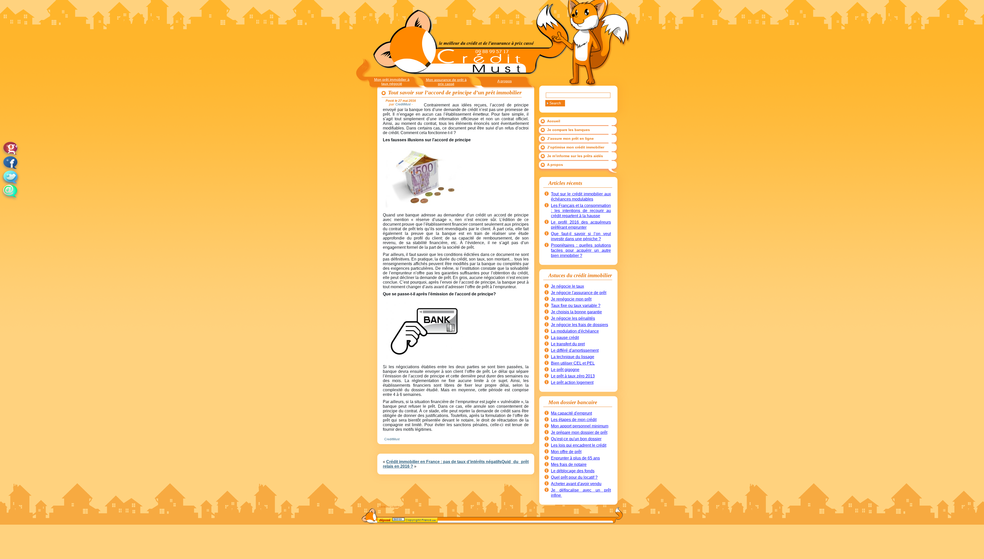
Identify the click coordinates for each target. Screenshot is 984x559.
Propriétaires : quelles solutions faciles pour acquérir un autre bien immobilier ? (581, 250)
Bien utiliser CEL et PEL (573, 363)
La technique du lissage (572, 357)
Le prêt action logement (572, 382)
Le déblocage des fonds (572, 471)
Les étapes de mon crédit (574, 419)
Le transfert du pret (568, 344)
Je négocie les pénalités (573, 318)
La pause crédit (565, 337)
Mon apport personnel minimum (579, 426)
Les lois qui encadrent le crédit (578, 445)
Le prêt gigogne (565, 369)
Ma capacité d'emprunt (571, 413)
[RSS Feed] (382, 521)
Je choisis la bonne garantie (576, 312)
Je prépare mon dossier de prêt (579, 432)
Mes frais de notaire (569, 464)
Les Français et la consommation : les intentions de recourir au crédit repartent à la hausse (581, 210)
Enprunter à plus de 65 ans (575, 458)
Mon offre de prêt (566, 452)
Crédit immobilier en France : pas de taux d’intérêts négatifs (443, 462)
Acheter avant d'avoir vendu (576, 484)
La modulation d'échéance (575, 331)
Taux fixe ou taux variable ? (575, 305)
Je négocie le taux (567, 286)
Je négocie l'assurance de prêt (578, 293)
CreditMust (391, 439)
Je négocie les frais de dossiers (579, 325)
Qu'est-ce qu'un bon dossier (576, 439)
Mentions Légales (390, 506)
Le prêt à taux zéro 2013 (573, 376)
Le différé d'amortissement (575, 350)
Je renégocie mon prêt (571, 299)
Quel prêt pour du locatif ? (574, 477)
